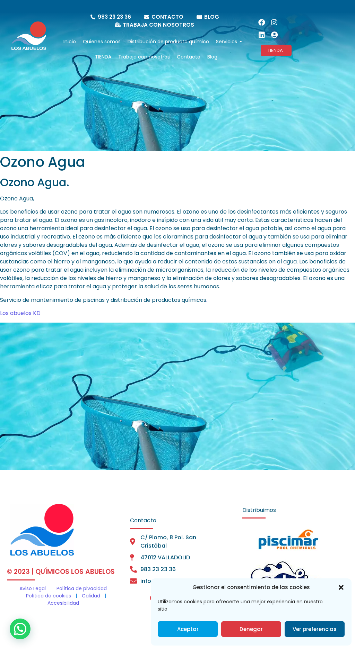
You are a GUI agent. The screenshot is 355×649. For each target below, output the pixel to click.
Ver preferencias (315, 629)
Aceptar (188, 629)
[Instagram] (274, 22)
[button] (341, 587)
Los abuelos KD (20, 313)
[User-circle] (274, 35)
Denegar (251, 629)
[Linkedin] (262, 35)
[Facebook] (262, 22)
